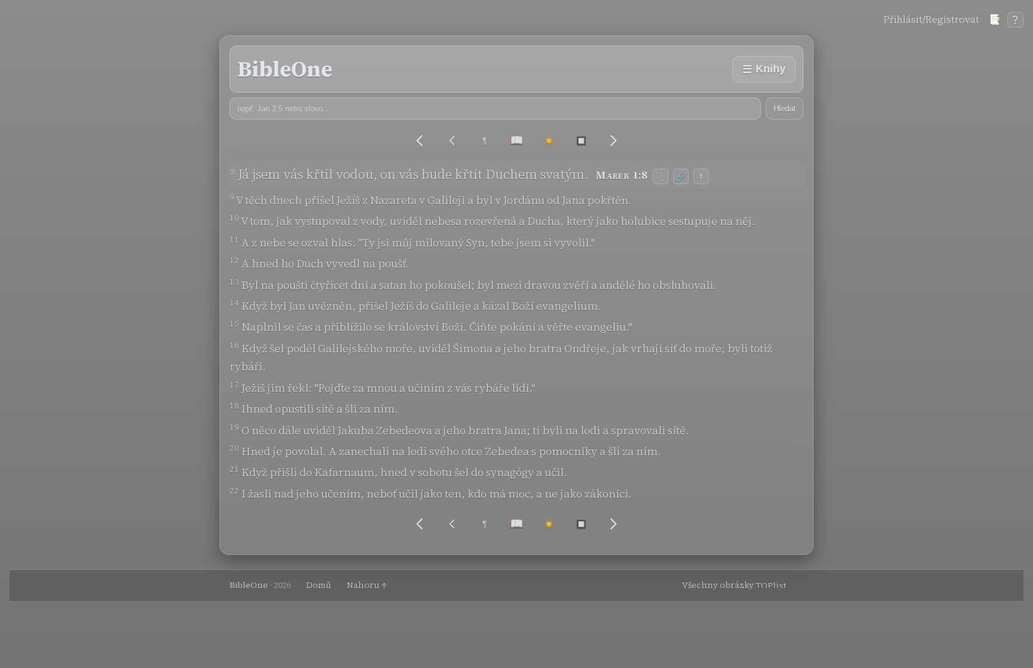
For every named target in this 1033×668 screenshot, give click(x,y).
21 (234, 469)
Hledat (785, 108)
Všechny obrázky (718, 585)
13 (234, 282)
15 (234, 324)
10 (234, 218)
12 (234, 260)
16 (234, 345)
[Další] (613, 140)
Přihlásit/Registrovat (931, 19)
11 (234, 239)
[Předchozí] (419, 140)
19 (234, 427)
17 (234, 385)
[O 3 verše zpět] (452, 141)
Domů (318, 585)
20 (234, 448)
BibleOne (284, 69)
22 (234, 490)
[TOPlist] (779, 585)
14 (234, 303)
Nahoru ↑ (367, 585)
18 (234, 405)
